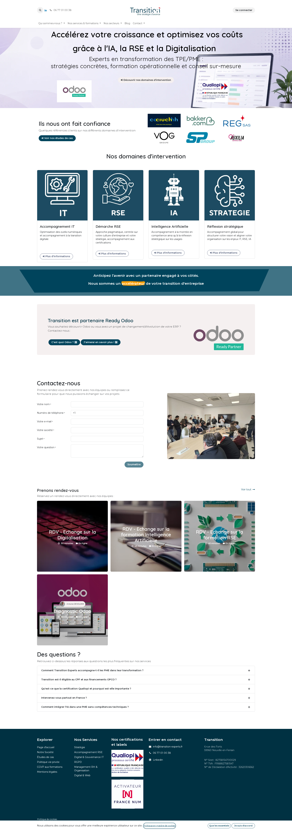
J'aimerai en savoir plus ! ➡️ (101, 342)
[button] (40, 10)
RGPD (78, 762)
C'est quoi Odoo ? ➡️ (64, 342)
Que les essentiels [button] (219, 825)
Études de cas (45, 757)
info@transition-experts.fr (167, 746)
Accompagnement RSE (88, 752)
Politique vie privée (48, 762)
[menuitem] (51, 23)
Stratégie (79, 747)
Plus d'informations (57, 256)
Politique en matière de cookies (159, 825)
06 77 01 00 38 (162, 752)
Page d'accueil (45, 747)
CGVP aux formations (49, 766)
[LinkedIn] (46, 10)
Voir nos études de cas (58, 138)
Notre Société (45, 752)
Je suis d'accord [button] (243, 825)
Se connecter (243, 10)
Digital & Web (82, 775)
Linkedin (158, 759)
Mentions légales (47, 771)
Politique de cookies (47, 819)
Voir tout (246, 489)
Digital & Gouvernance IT (89, 757)
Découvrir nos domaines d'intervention (147, 79)
